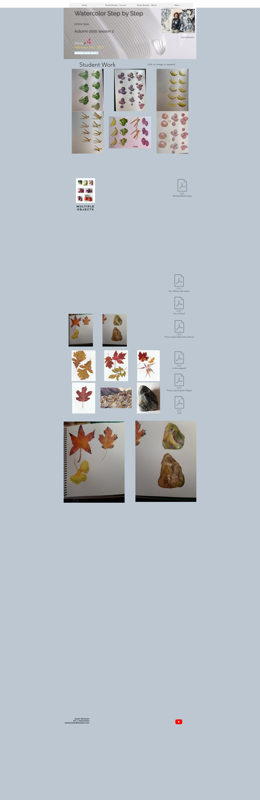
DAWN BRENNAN (188, 37)
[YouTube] (178, 721)
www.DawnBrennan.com (77, 723)
